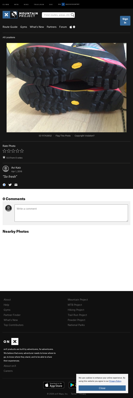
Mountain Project (78, 299)
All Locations (9, 37)
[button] (4, 184)
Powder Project (76, 319)
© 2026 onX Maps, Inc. (57, 393)
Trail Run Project (77, 314)
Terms (74, 393)
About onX (10, 365)
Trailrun (39, 4)
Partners (51, 26)
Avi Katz (16, 167)
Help (6, 304)
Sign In (125, 20)
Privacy (82, 393)
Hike (26, 4)
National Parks (76, 324)
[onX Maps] (11, 344)
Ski (51, 4)
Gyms (23, 26)
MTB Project (75, 304)
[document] (102, 383)
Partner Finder (12, 314)
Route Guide (10, 26)
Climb (6, 4)
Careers (8, 370)
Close (102, 388)
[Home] (22, 14)
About (7, 299)
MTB (16, 4)
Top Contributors (13, 324)
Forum (63, 26)
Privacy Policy (115, 381)
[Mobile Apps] (72, 26)
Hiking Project (76, 309)
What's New (37, 26)
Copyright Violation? (84, 135)
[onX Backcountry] (69, 4)
